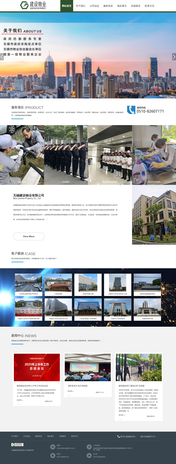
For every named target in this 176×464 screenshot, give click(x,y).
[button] (86, 96)
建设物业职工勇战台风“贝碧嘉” (132, 385)
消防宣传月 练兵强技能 (77, 385)
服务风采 (108, 5)
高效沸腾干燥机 (106, 435)
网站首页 (66, 5)
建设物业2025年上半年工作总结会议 (32, 385)
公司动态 (94, 5)
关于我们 (80, 5)
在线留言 (136, 5)
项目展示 (122, 5)
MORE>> (20, 400)
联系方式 (149, 5)
